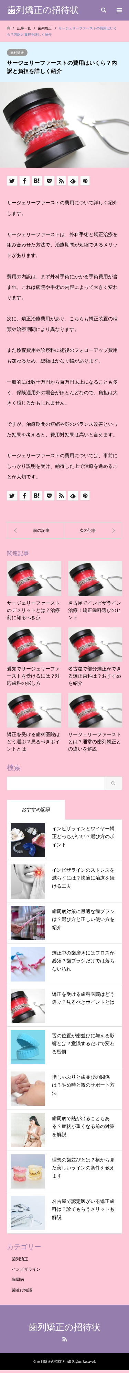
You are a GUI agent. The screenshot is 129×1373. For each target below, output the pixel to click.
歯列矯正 (17, 52)
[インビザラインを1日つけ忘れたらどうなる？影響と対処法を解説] (93, 530)
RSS (64, 1339)
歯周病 (18, 1279)
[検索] (103, 10)
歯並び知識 (22, 1290)
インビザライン (26, 1269)
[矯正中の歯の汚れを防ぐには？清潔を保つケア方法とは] (36, 530)
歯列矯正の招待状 (64, 1327)
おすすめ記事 (36, 809)
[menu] (118, 10)
